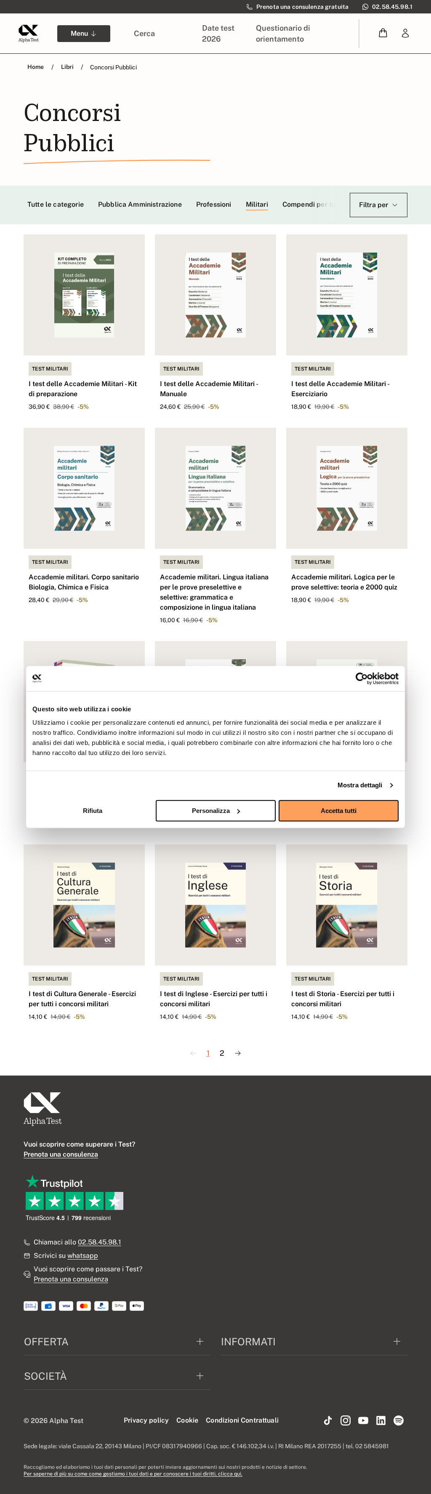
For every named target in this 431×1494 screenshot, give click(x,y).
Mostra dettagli (360, 785)
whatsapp (82, 1256)
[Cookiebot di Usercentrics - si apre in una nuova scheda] (362, 678)
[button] (383, 33)
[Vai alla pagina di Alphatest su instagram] (345, 1420)
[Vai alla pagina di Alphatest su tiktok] (328, 1420)
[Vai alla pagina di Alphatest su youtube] (363, 1420)
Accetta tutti (339, 810)
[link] (405, 33)
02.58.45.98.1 (99, 1242)
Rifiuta (92, 810)
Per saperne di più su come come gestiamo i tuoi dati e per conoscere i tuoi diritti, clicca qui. (133, 1474)
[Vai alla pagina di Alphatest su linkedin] (381, 1420)
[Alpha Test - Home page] (28, 33)
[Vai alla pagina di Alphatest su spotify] (398, 1420)
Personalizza (211, 810)
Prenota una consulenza (71, 1279)
